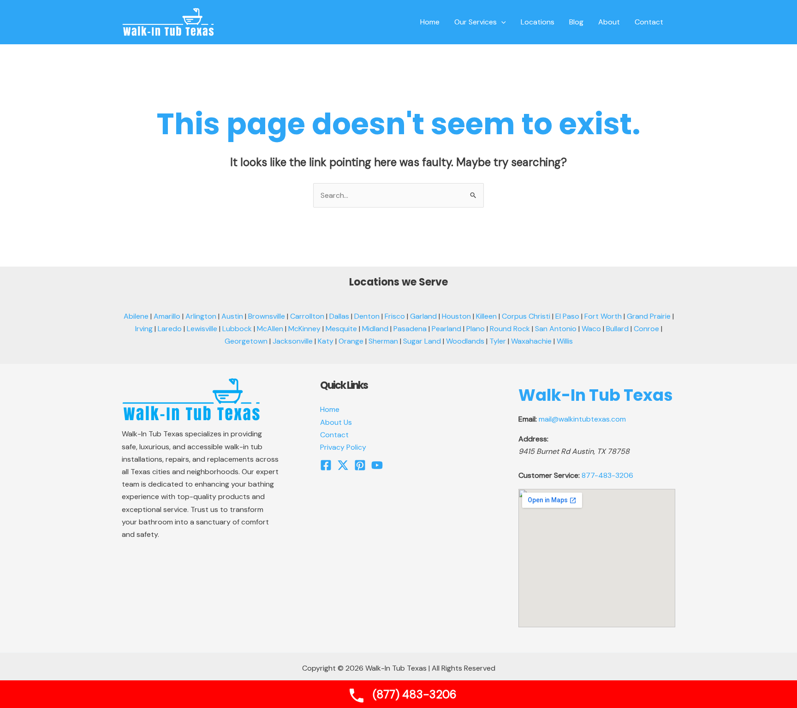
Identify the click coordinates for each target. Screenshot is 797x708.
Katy (325, 341)
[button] (501, 22)
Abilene (136, 316)
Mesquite (341, 328)
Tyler (497, 341)
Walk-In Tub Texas (595, 395)
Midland (375, 328)
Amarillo (167, 316)
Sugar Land (422, 341)
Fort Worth (603, 316)
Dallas (339, 316)
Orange (351, 341)
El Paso (567, 316)
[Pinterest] (360, 465)
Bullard (617, 328)
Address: (533, 439)
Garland (423, 316)
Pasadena (410, 328)
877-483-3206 (607, 475)
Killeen (486, 316)
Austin (232, 316)
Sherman (383, 341)
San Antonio (556, 328)
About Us (336, 422)
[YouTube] (377, 465)
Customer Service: (549, 475)
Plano (475, 328)
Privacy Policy (343, 447)
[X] (343, 465)
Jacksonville (293, 341)
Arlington (200, 316)
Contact (334, 435)
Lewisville (202, 328)
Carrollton (307, 316)
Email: (527, 419)
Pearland (446, 328)
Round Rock (510, 328)
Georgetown (246, 341)
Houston (456, 316)
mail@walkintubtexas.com (582, 419)
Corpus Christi (526, 316)
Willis (565, 341)
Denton (367, 316)
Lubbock (237, 328)
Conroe (646, 328)
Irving (144, 328)
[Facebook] (326, 465)
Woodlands (465, 341)
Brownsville (266, 316)
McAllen (270, 328)
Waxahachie (531, 341)
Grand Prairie (649, 316)
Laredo (170, 328)
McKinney (304, 328)
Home (329, 409)
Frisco (395, 316)
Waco (591, 328)
